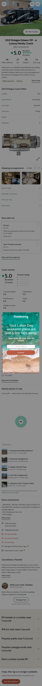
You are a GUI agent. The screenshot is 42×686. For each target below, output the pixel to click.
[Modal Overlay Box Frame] (21, 343)
